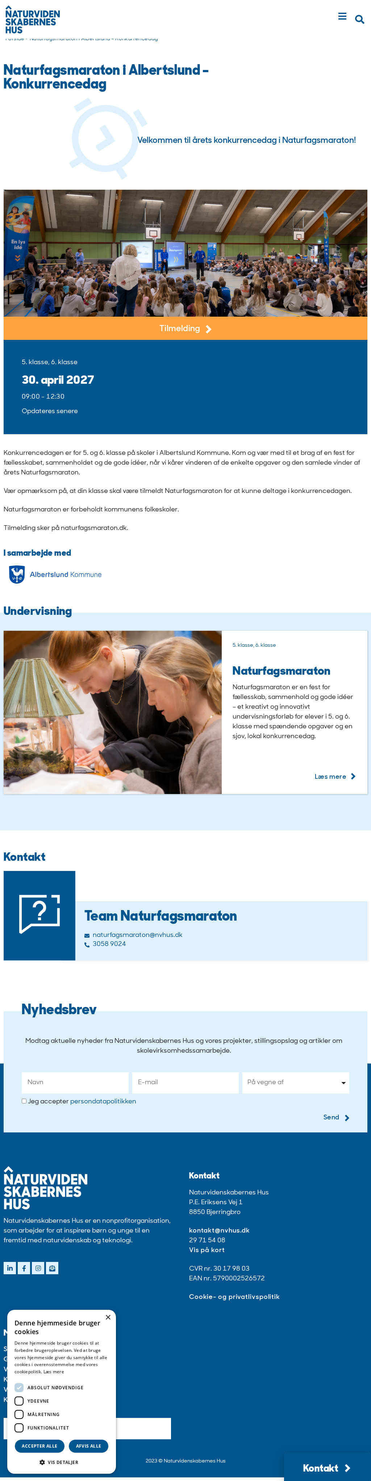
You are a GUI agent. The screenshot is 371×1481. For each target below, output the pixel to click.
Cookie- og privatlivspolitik (234, 1297)
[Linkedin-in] (10, 1268)
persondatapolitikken (103, 1102)
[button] (360, 19)
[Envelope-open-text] (52, 1268)
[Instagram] (38, 1268)
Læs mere (53, 1372)
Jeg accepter (82, 1102)
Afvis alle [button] (88, 1446)
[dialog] (61, 1392)
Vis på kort (207, 1250)
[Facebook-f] (24, 1268)
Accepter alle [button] (39, 1446)
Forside (15, 39)
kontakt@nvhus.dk (219, 1231)
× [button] (108, 1317)
